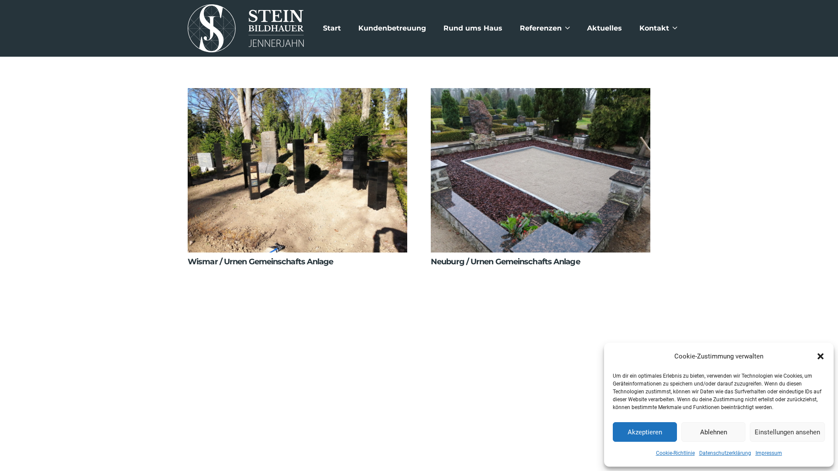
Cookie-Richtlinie (675, 453)
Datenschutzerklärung (725, 453)
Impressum (769, 453)
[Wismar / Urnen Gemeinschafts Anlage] (297, 94)
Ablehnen (713, 432)
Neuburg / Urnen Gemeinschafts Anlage (505, 261)
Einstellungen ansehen (787, 432)
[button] (820, 356)
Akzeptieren (645, 432)
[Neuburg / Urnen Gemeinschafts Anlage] (540, 94)
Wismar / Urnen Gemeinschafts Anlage (260, 261)
